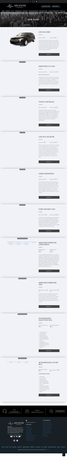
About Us (58, 446)
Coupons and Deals (33, 11)
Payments (45, 446)
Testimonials (32, 446)
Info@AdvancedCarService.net (37, 412)
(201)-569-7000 (46, 6)
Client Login (38, 446)
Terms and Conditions (52, 446)
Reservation (14, 446)
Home (3, 11)
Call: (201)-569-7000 (14, 411)
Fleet (12, 11)
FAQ (41, 446)
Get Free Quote (60, 411)
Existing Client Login (53, 11)
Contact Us (62, 11)
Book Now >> (49, 54)
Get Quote (25, 11)
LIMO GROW (47, 449)
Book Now (55, 6)
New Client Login (43, 11)
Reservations (18, 11)
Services (8, 11)
